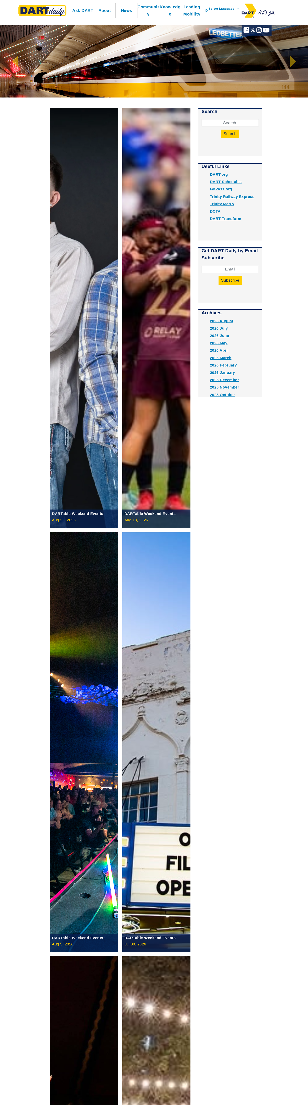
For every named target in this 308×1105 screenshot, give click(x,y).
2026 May (219, 343)
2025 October (222, 395)
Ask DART (82, 10)
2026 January (222, 372)
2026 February (223, 365)
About (104, 10)
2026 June (219, 336)
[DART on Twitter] (253, 31)
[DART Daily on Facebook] (247, 31)
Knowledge (170, 10)
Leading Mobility (191, 10)
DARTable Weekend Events (77, 514)
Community (148, 10)
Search (230, 133)
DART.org (219, 174)
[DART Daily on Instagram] (259, 31)
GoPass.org (221, 189)
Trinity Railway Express (232, 197)
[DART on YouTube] (266, 31)
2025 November (224, 387)
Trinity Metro (222, 204)
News (126, 10)
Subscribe (230, 280)
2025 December (224, 380)
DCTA (215, 211)
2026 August (221, 321)
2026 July (219, 328)
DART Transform (225, 219)
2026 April (219, 350)
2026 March (221, 358)
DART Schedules (226, 182)
